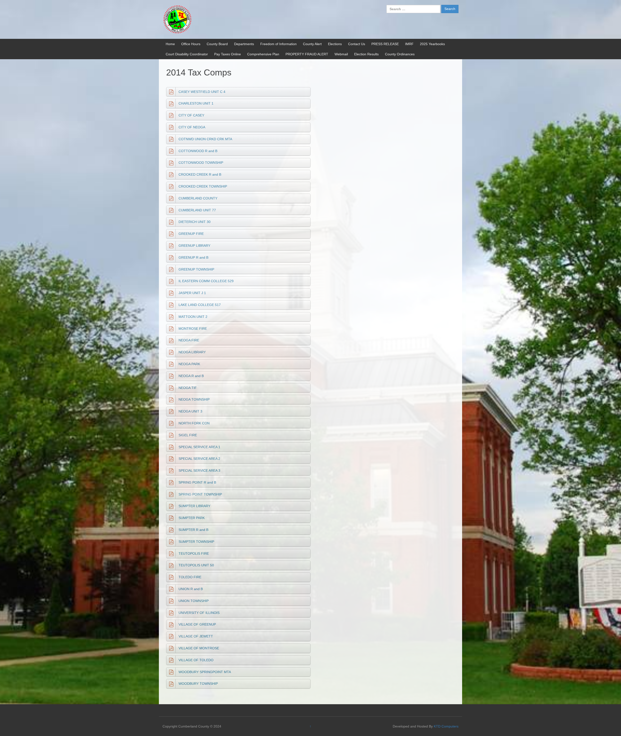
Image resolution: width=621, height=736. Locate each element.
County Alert (312, 44)
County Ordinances (400, 54)
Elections (335, 44)
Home (170, 44)
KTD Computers (446, 726)
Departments (244, 44)
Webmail (341, 54)
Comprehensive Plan (263, 54)
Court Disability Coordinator (187, 54)
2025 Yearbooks (432, 44)
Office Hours (190, 44)
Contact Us (356, 44)
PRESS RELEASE (385, 44)
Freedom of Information (278, 44)
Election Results (366, 54)
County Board (217, 44)
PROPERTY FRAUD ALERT (307, 54)
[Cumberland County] (177, 19)
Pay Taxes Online (227, 54)
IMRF (409, 44)
